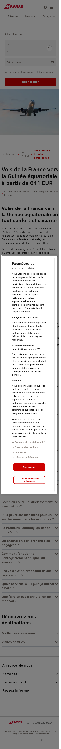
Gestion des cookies (26, 447)
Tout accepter (29, 467)
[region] (29, 374)
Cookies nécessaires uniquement (29, 479)
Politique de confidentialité (30, 442)
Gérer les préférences (27, 457)
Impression (21, 452)
